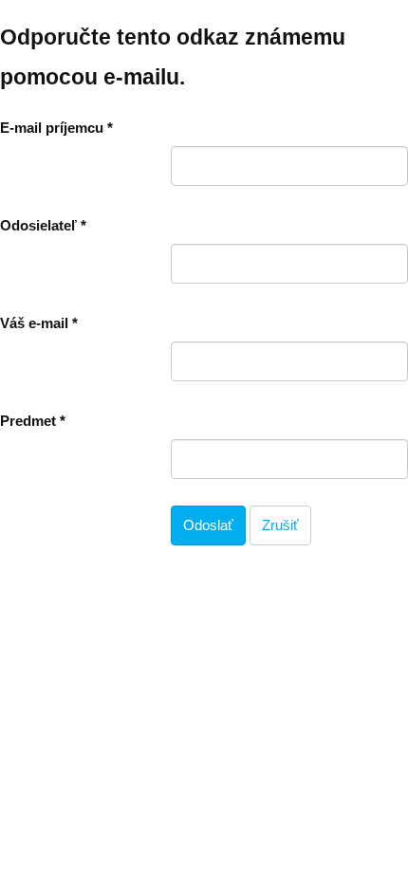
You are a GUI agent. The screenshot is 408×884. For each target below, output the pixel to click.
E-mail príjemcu (56, 128)
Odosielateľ (43, 225)
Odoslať (208, 525)
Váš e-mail (39, 323)
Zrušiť (280, 525)
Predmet (32, 421)
